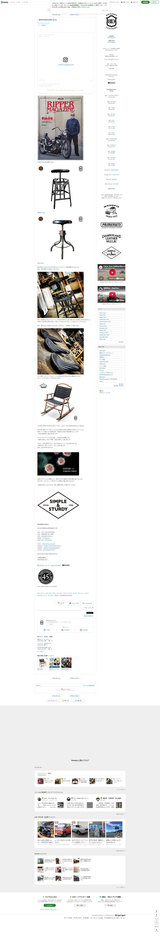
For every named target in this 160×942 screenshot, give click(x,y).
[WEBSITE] (111, 33)
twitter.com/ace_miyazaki (48, 544)
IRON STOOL (40, 263)
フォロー (51, 624)
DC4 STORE (115, 183)
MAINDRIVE (114, 179)
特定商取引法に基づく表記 (112, 918)
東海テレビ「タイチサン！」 (44, 639)
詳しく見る (80, 905)
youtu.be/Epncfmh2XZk (49, 550)
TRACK (112, 132)
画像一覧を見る (120, 385)
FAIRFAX (113, 163)
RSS (102, 391)
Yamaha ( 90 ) (103, 326)
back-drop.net (48, 540)
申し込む (110, 905)
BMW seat (102, 377)
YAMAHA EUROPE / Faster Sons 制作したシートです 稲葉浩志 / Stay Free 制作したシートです (111, 293)
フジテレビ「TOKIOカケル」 (44, 643)
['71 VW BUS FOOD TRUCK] (111, 219)
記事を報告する (89, 616)
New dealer (102, 350)
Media (43, 25)
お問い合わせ (78, 918)
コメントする (66, 689)
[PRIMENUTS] (111, 230)
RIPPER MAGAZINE (42, 162)
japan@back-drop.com (47, 447)
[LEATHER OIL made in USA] (111, 245)
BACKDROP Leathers (42, 267)
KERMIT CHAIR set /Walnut (49, 425)
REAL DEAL (112, 114)
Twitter (48, 630)
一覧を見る (121, 342)
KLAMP (113, 126)
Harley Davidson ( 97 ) (105, 321)
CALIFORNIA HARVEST (113, 95)
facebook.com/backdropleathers (52, 548)
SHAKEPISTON (115, 174)
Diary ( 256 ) (102, 315)
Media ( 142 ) (102, 317)
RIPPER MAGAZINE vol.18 (44, 647)
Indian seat (102, 364)
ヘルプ (123, 918)
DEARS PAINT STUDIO (64, 319)
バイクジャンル (42, 773)
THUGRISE (113, 151)
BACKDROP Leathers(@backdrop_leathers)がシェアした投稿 (65, 90)
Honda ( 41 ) (102, 324)
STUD (113, 120)
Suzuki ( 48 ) (102, 330)
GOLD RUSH (113, 101)
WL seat (101, 370)
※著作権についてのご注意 (104, 392)
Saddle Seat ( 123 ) (104, 335)
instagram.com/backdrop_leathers (52, 546)
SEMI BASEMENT (115, 170)
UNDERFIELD (113, 145)
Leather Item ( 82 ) (104, 319)
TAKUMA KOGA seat (104, 355)
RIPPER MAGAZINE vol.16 (48, 20)
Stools (101, 381)
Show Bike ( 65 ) (103, 337)
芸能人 (49, 773)
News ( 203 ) (102, 313)
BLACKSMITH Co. (53, 267)
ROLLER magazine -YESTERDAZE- (108, 379)
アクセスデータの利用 (97, 918)
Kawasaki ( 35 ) (103, 328)
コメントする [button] (75, 603)
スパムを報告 (68, 918)
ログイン (154, 2)
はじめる (49, 905)
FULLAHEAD (113, 157)
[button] (156, 930)
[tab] (42, 773)
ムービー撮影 (102, 366)
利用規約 (87, 918)
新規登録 (145, 2)
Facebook (66, 630)
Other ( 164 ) (102, 339)
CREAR (112, 107)
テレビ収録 (102, 359)
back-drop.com (46, 538)
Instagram (85, 630)
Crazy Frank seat (103, 361)
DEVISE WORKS (113, 139)
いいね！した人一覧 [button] (88, 607)
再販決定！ (102, 357)
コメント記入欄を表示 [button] (88, 685)
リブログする (88, 603)
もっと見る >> (40, 651)
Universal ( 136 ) (103, 332)
